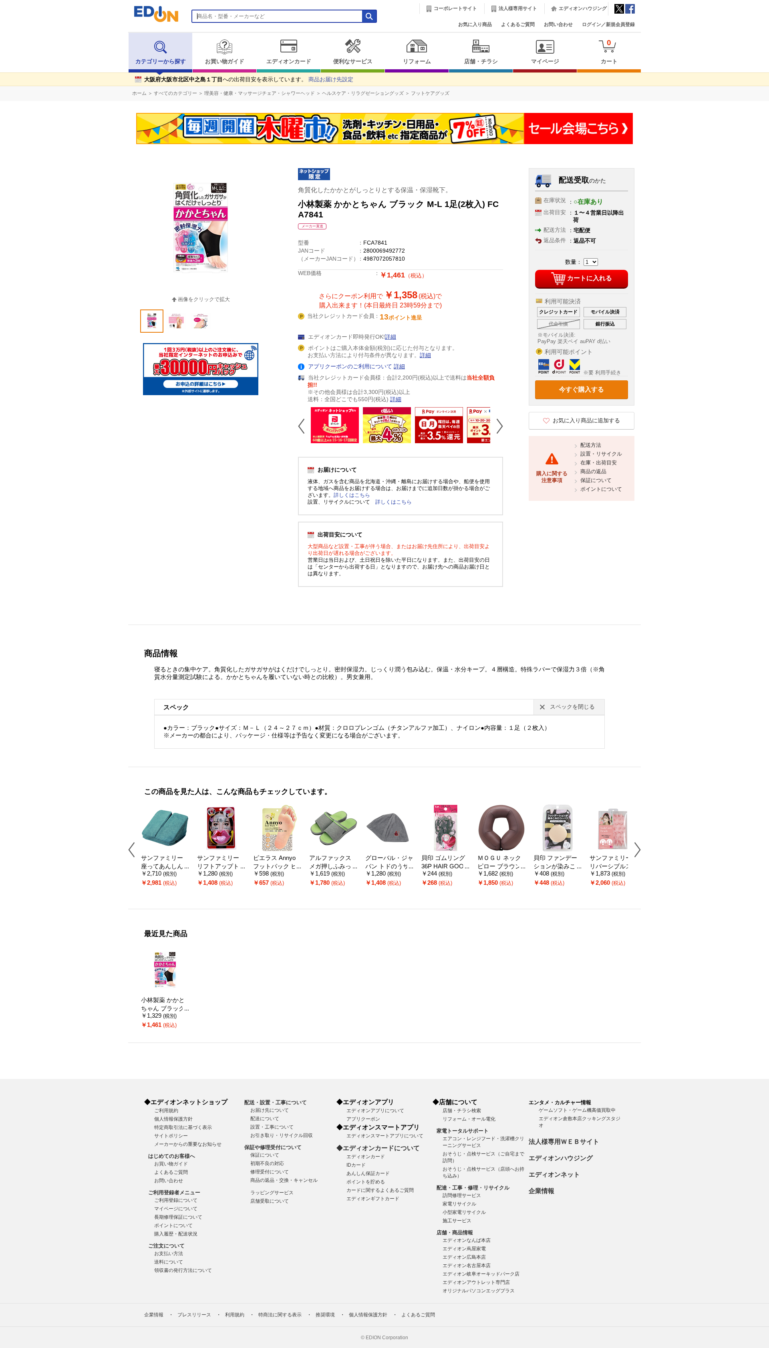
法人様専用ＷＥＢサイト (564, 1141)
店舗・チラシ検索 (462, 1110)
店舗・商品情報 (455, 1232)
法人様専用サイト (518, 8)
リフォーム (417, 61)
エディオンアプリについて (375, 1110)
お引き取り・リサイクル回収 (281, 1135)
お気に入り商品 (475, 24)
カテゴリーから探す (160, 61)
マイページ (545, 61)
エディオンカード (288, 61)
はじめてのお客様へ (171, 1156)
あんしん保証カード (368, 1173)
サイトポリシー (171, 1136)
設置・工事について (272, 1127)
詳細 (390, 337)
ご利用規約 (166, 1110)
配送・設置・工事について (275, 1102)
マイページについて (175, 1208)
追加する (123, 68)
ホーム (139, 93)
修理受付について (269, 1172)
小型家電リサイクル (464, 1212)
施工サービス (457, 1220)
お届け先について (269, 1110)
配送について (264, 1118)
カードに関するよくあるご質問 (380, 1190)
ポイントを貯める (365, 1182)
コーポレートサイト (455, 8)
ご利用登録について (175, 1200)
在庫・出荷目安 (598, 463)
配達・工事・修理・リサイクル (473, 1188)
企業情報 (541, 1190)
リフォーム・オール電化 (469, 1119)
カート (609, 51)
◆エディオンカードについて (378, 1148)
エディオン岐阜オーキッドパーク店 (481, 1274)
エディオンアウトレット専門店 (476, 1282)
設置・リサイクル (601, 454)
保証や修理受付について (273, 1147)
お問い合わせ (558, 24)
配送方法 (590, 445)
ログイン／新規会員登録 (608, 24)
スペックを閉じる (572, 707)
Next (496, 426)
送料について (168, 1262)
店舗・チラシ (481, 61)
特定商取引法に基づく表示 (183, 1127)
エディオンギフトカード (372, 1198)
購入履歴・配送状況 (175, 1234)
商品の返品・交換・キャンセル (284, 1180)
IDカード (356, 1165)
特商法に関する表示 (280, 1315)
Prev (304, 426)
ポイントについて (601, 489)
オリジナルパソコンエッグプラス (479, 1291)
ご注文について (166, 1246)
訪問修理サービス (462, 1195)
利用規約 (234, 1315)
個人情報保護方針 (173, 1119)
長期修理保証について (178, 1217)
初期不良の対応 (267, 1163)
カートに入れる (589, 278)
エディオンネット (554, 1174)
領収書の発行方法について (183, 1270)
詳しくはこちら (352, 495)
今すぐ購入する (581, 389)
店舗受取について (269, 1201)
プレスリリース (194, 1315)
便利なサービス (352, 61)
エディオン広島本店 (464, 1257)
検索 (20, 71)
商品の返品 (593, 471)
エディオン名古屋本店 (467, 1265)
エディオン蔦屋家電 (464, 1249)
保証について (596, 480)
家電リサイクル (459, 1204)
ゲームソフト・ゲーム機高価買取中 (577, 1110)
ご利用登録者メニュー (174, 1192)
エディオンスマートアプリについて (384, 1136)
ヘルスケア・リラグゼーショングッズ (363, 93)
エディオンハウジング (583, 8)
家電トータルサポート (463, 1131)
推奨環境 (325, 1315)
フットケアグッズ (430, 93)
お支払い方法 (168, 1253)
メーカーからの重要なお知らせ (187, 1144)
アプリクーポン (363, 1119)
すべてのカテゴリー (175, 93)
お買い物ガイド (224, 61)
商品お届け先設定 (330, 79)
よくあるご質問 (518, 24)
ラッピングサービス (272, 1192)
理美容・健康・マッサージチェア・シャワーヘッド (259, 93)
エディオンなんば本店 (467, 1240)
